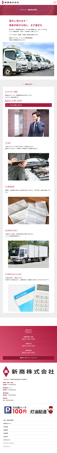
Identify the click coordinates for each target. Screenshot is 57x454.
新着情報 (5, 430)
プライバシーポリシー (9, 443)
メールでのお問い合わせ (14, 105)
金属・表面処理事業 (8, 420)
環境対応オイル (7, 423)
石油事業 (5, 426)
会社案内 (5, 436)
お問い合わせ (6, 440)
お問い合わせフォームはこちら (29, 357)
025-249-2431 (14, 100)
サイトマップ (6, 446)
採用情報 (5, 433)
